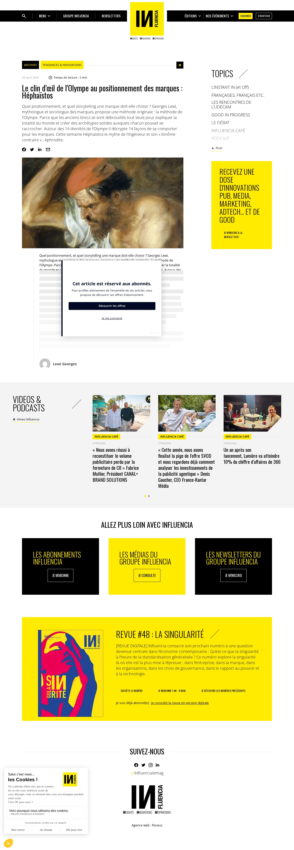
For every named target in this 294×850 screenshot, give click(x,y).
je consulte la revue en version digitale (180, 703)
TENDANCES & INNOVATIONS (62, 65)
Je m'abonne (60, 575)
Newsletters (111, 15)
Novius (157, 825)
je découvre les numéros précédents (223, 690)
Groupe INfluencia (76, 15)
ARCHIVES (30, 65)
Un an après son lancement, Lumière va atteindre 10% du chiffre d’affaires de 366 (252, 455)
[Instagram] (151, 765)
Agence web (141, 825)
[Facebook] (24, 150)
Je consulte (147, 575)
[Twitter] (32, 150)
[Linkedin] (40, 150)
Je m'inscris (233, 575)
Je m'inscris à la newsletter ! (233, 234)
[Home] (147, 21)
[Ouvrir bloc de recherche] (24, 16)
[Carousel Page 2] (149, 496)
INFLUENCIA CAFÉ (106, 436)
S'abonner (245, 16)
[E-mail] (48, 150)
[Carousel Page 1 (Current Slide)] (145, 496)
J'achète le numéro (132, 690)
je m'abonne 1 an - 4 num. (172, 690)
